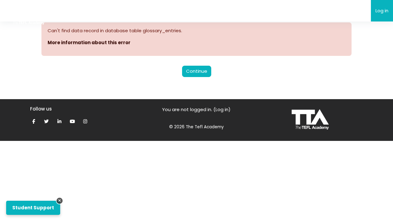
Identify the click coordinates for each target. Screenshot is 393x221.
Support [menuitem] (145, 10)
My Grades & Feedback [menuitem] (190, 10)
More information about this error (89, 42)
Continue (196, 71)
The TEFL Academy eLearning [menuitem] (95, 10)
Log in (381, 10)
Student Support (33, 207)
